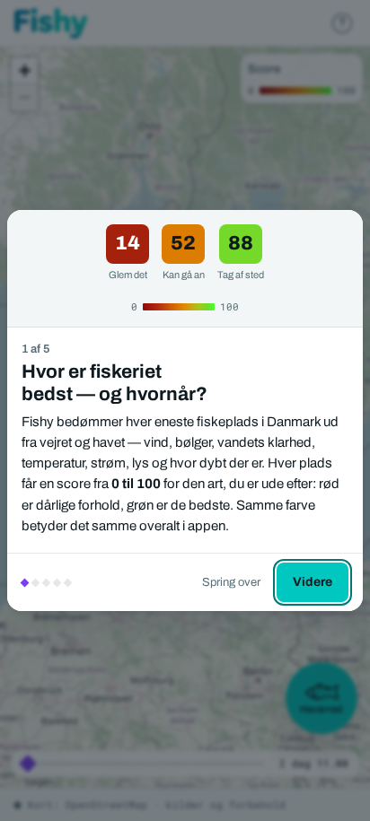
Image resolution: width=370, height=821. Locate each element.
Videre (312, 582)
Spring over (231, 582)
